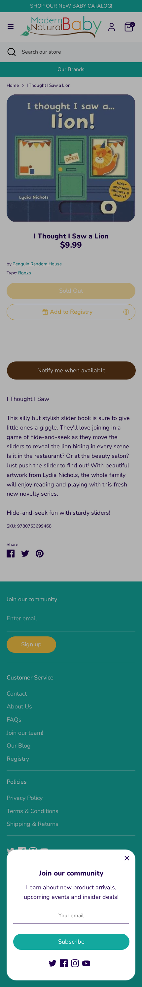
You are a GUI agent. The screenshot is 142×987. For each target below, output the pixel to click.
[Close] (127, 858)
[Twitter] (52, 963)
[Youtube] (86, 963)
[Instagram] (75, 963)
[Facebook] (64, 963)
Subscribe (71, 942)
